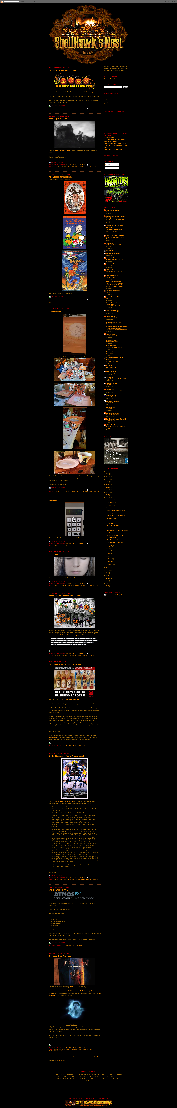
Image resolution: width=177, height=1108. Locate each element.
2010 (107, 581)
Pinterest (106, 104)
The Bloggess (110, 407)
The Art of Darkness (112, 401)
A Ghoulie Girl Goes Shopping (114, 259)
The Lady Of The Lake (112, 361)
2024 (107, 476)
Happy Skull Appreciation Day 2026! (116, 379)
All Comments (110, 168)
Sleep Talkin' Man (111, 383)
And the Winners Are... (58, 890)
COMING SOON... (111, 420)
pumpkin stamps (89, 110)
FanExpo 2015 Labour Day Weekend (116, 330)
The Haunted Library (112, 413)
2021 (107, 484)
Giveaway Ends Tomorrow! (60, 956)
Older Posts (97, 1057)
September (111, 508)
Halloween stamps (60, 110)
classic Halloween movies (63, 300)
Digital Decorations (86, 1049)
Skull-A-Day (109, 377)
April (109, 556)
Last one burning (110, 277)
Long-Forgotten (111, 316)
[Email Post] (87, 108)
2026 (107, 471)
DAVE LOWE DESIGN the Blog (115, 235)
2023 (107, 479)
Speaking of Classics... (59, 119)
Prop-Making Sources (110, 141)
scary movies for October (63, 168)
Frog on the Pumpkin (113, 253)
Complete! (53, 501)
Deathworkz (109, 243)
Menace (108, 298)
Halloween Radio (74, 585)
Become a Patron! (109, 79)
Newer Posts (52, 1057)
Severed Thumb (110, 353)
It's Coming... (54, 554)
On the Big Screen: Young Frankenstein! (66, 756)
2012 (107, 575)
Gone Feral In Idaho (112, 264)
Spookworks (110, 389)
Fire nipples (109, 408)
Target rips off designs (78, 747)
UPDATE (108, 385)
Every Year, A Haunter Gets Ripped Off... (66, 664)
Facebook (107, 98)
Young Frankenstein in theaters (64, 801)
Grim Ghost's (110, 270)
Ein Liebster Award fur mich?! (114, 391)
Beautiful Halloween (112, 210)
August (110, 546)
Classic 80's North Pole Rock (114, 347)
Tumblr (106, 106)
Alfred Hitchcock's (63, 150)
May (109, 553)
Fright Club (109, 251)
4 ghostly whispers (78, 745)
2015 (107, 567)
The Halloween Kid (89, 655)
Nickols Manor (110, 334)
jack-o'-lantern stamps (87, 92)
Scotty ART (109, 365)
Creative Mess (55, 311)
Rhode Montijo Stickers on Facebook (65, 596)
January (110, 564)
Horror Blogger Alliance (113, 281)
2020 (107, 487)
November (111, 502)
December (111, 500)
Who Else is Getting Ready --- (61, 177)
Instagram (107, 102)
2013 (107, 573)
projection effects (55, 1050)
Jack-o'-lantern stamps (75, 110)
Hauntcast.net (108, 96)
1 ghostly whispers (78, 108)
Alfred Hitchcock (60, 166)
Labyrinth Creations (112, 310)
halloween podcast (61, 585)
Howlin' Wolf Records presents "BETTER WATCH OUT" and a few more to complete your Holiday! (115, 285)
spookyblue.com (111, 395)
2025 (107, 474)
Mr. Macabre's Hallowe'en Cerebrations (114, 323)
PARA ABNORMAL (112, 346)
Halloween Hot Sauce (72, 699)
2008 (107, 586)
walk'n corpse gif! (111, 373)
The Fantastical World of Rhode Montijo (68, 655)
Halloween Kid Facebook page (69, 635)
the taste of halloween (112, 341)
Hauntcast (84, 585)
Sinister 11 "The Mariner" (113, 414)
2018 (107, 492)
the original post (71, 1025)
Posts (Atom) (61, 1060)
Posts (108, 164)
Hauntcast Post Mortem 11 (113, 306)
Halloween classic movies (82, 300)
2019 (107, 489)
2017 (107, 495)
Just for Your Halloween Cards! (62, 71)
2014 (107, 570)
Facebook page (53, 737)
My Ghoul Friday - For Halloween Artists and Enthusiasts (116, 327)
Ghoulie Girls (110, 258)
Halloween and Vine (71, 357)
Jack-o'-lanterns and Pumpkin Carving (115, 143)
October (110, 505)
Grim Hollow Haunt (112, 275)
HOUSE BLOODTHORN (113, 291)
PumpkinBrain (110, 352)
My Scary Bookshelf (110, 137)
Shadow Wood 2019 (111, 397)
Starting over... (110, 265)
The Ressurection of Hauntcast (114, 271)
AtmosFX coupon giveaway (69, 947)
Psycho (88, 166)
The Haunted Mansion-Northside (116, 419)
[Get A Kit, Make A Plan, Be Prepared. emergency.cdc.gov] (119, 463)
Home (75, 1057)
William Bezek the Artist (113, 425)
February (110, 561)
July (109, 548)
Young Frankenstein (70, 879)
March (110, 559)
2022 (107, 482)
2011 (107, 578)
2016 (107, 497)
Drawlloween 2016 (111, 367)
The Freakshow (110, 212)
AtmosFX (57, 947)
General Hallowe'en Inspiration (113, 149)
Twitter (106, 100)
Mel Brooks (58, 879)
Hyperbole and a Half (112, 297)
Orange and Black (111, 340)
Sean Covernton (111, 371)
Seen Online (109, 403)
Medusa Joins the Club (112, 318)
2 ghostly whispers (78, 299)
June (109, 551)
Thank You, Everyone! (112, 231)
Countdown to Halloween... (114, 230)
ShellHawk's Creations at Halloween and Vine (84, 491)
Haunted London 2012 (112, 312)
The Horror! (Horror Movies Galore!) (114, 139)
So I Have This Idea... (112, 335)
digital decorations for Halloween (78, 991)
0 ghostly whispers (78, 164)
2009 (107, 583)
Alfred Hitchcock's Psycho (76, 166)
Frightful (108, 292)
